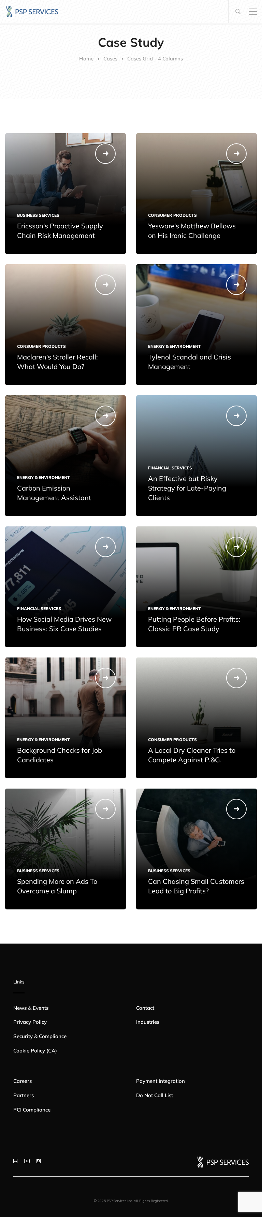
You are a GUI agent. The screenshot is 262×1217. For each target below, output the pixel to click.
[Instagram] (38, 1161)
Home (86, 58)
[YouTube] (26, 1161)
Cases (110, 58)
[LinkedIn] (15, 1161)
